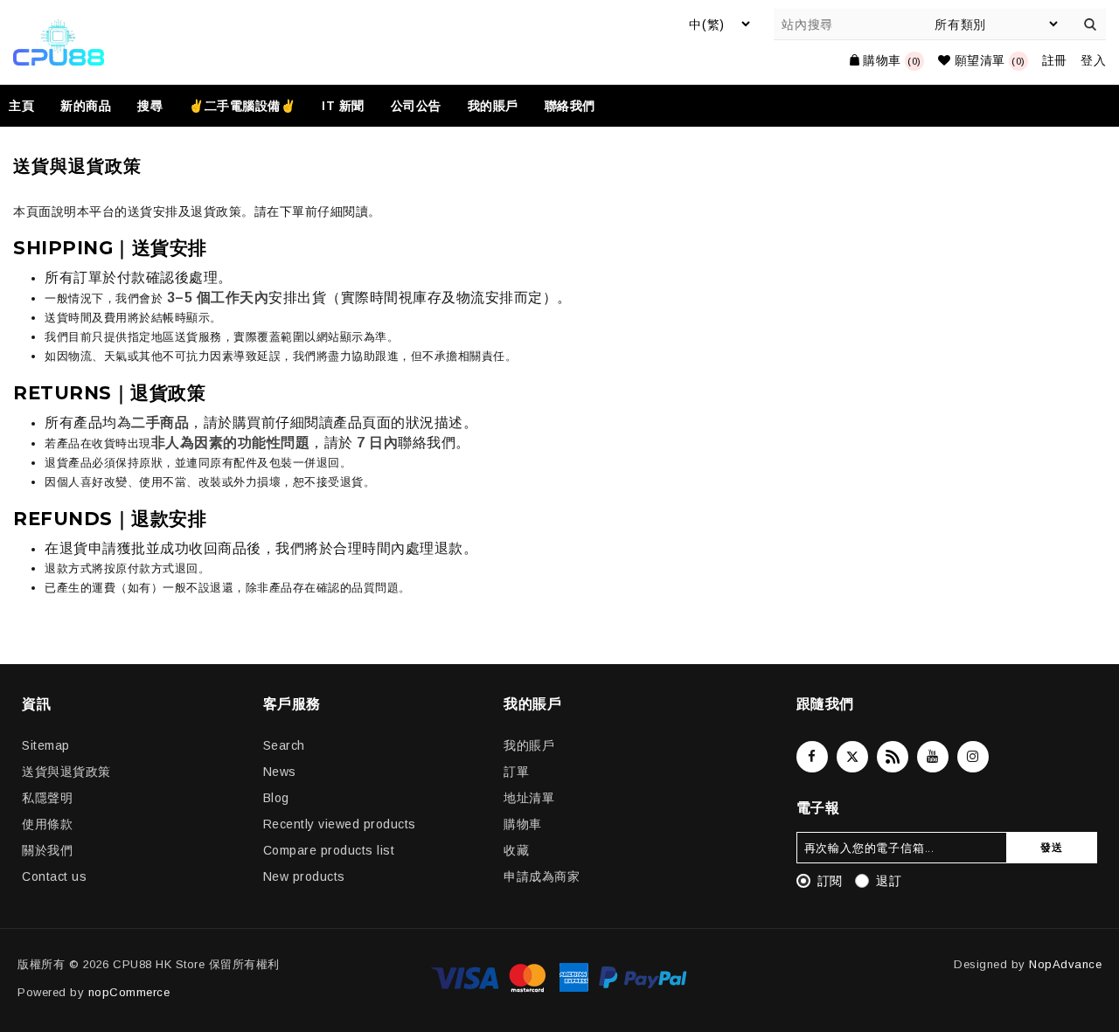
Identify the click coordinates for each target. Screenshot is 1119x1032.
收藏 (516, 850)
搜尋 (1090, 24)
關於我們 (47, 850)
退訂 (888, 881)
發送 (1051, 847)
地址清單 (529, 798)
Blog (276, 798)
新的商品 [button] (85, 106)
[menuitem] (28, 106)
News (279, 772)
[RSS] (892, 756)
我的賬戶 (529, 745)
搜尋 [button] (150, 106)
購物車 (523, 824)
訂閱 (830, 881)
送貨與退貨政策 (66, 772)
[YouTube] (933, 756)
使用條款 (47, 824)
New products (304, 876)
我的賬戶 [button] (493, 106)
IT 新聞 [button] (343, 106)
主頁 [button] (21, 106)
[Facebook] (812, 756)
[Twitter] (852, 756)
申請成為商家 (542, 876)
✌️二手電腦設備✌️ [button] (242, 106)
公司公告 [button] (416, 106)
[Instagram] (973, 756)
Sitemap (46, 745)
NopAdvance (1065, 964)
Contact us (54, 876)
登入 (1093, 60)
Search (284, 745)
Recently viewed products (339, 824)
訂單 (516, 772)
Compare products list (329, 850)
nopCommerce (129, 992)
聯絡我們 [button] (570, 106)
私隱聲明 (47, 798)
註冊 (1054, 60)
